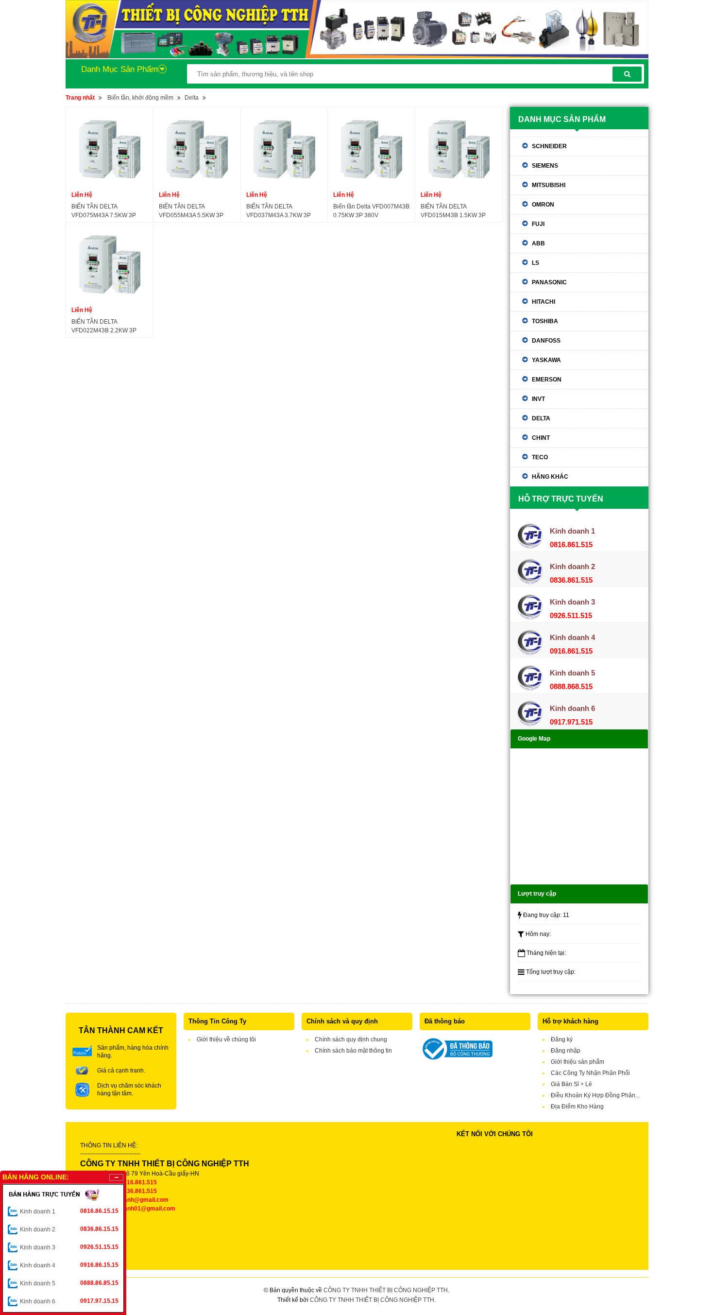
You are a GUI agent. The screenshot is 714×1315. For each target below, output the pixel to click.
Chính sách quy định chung (351, 1039)
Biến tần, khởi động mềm (140, 97)
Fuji (538, 224)
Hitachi (543, 301)
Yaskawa (546, 360)
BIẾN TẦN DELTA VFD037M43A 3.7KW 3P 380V (278, 211)
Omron (543, 204)
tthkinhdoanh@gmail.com (133, 1199)
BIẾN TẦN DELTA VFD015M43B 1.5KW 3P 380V (453, 211)
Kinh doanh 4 (69, 1265)
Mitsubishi (548, 185)
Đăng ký (562, 1039)
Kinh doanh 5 (69, 1283)
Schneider (549, 146)
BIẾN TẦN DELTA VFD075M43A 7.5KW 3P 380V (103, 211)
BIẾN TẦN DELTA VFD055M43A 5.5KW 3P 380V (191, 211)
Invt (538, 399)
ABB (538, 243)
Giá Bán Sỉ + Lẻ (571, 1084)
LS (535, 263)
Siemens (545, 165)
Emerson (546, 379)
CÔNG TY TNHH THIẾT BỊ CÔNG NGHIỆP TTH (385, 1290)
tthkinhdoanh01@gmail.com (136, 1208)
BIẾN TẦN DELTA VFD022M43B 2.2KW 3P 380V (103, 326)
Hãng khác (550, 476)
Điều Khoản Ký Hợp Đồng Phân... (595, 1095)
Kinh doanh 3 (69, 1247)
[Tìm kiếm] (627, 74)
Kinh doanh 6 (69, 1301)
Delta (192, 97)
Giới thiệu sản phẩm (577, 1061)
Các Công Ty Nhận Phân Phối (590, 1073)
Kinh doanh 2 (69, 1229)
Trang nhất (80, 97)
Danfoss (546, 340)
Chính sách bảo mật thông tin (353, 1050)
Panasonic (549, 282)
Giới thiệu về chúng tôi (226, 1039)
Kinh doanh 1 (69, 1211)
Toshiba (545, 321)
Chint (541, 437)
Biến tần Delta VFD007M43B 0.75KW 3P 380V (371, 211)
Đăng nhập (565, 1050)
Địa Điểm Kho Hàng (577, 1106)
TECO (540, 457)
